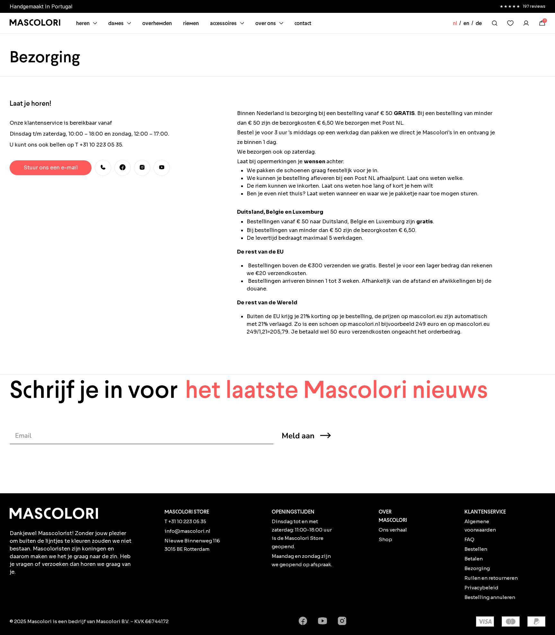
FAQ (469, 539)
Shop (385, 539)
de (479, 23)
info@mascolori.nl (187, 531)
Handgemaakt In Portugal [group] (41, 6)
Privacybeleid (481, 588)
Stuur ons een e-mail (51, 167)
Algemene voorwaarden (480, 525)
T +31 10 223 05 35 (185, 521)
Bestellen (475, 549)
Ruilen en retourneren (491, 578)
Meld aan (298, 436)
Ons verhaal (393, 530)
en (466, 23)
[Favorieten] (510, 23)
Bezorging (477, 568)
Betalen (473, 559)
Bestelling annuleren (489, 597)
